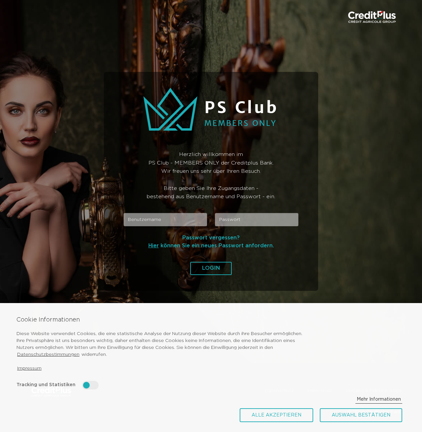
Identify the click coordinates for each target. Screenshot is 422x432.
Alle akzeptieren (276, 415)
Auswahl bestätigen (361, 415)
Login (211, 268)
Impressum (29, 368)
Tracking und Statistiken (45, 385)
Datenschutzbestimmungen (48, 354)
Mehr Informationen (379, 399)
